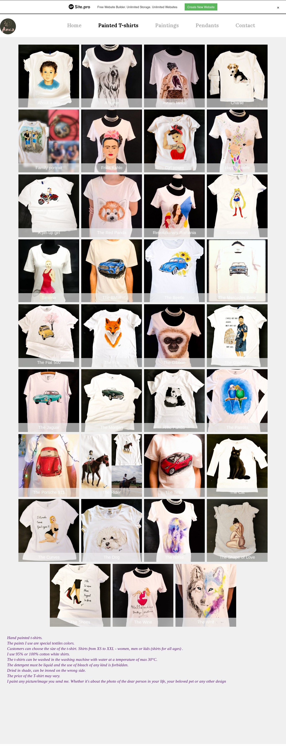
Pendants (207, 25)
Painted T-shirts (118, 25)
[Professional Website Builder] (79, 7)
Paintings (167, 25)
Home (74, 25)
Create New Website (201, 7)
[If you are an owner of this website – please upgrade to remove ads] (278, 7)
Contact (245, 25)
